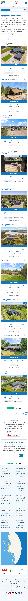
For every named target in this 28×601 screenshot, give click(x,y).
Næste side (26, 413)
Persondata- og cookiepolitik (10, 588)
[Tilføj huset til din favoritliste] (24, 44)
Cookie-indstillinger (22, 588)
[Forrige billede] (2, 55)
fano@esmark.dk (19, 513)
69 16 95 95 (21, 1)
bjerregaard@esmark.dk (21, 474)
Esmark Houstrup (20, 482)
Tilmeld (21, 456)
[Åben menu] (26, 3)
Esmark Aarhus (19, 520)
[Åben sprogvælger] (16, 3)
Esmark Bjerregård (20, 468)
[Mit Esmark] (23, 3)
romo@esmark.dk (4, 525)
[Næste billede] (25, 55)
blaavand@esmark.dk (5, 513)
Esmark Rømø (4, 520)
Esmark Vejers (19, 495)
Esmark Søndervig (5, 468)
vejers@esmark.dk (19, 500)
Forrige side (1, 413)
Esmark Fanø (19, 508)
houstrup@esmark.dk (20, 488)
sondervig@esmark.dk (5, 474)
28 (23, 413)
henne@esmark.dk (4, 501)
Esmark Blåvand (4, 508)
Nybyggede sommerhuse (15, 6)
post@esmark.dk (19, 527)
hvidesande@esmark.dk (6, 486)
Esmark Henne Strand (6, 495)
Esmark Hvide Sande (6, 482)
